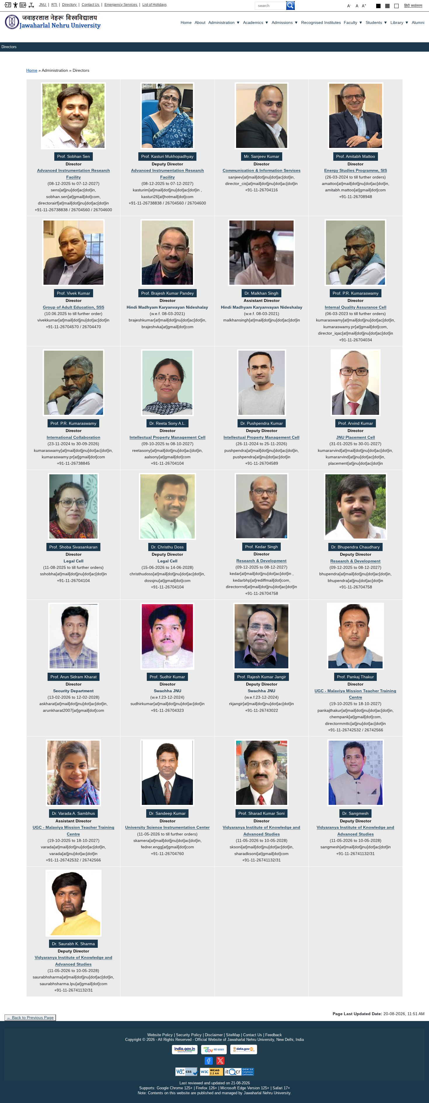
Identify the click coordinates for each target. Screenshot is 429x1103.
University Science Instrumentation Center (167, 827)
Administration (224, 22)
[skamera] (167, 773)
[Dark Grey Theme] (387, 6)
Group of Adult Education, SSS (73, 307)
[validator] (187, 1071)
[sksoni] (262, 773)
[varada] (73, 773)
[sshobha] (73, 506)
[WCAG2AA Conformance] (211, 1071)
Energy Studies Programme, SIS (355, 170)
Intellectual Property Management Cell (167, 437)
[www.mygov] (214, 1049)
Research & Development (261, 560)
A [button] (364, 5)
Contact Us (91, 5)
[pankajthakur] (355, 636)
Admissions (285, 22)
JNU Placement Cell (355, 437)
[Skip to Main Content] (7, 4)
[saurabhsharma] (74, 903)
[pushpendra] (261, 383)
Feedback (273, 1035)
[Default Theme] (396, 6)
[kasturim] (167, 116)
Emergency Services (121, 5)
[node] (53, 22)
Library (399, 22)
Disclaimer (214, 1035)
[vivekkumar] (73, 253)
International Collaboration (73, 437)
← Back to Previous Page (30, 1017)
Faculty (353, 22)
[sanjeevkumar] (262, 116)
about (200, 22)
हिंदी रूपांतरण (413, 6)
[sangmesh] (355, 773)
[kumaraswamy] (355, 253)
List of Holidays (154, 5)
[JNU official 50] (220, 1061)
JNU (43, 5)
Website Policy (160, 1035)
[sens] (73, 116)
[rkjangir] (261, 636)
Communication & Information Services (262, 170)
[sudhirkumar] (167, 636)
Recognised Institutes (321, 22)
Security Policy (189, 1035)
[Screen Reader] (23, 4)
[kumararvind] (356, 383)
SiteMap (233, 1035)
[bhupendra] (355, 506)
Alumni (418, 22)
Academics (256, 22)
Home (186, 22)
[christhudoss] (167, 506)
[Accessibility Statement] (15, 5)
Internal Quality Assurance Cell (355, 307)
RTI (54, 5)
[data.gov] (243, 1049)
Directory (69, 5)
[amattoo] (355, 116)
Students (377, 22)
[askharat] (73, 636)
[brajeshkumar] (167, 253)
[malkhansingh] (261, 253)
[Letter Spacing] (31, 5)
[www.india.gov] (185, 1049)
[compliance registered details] (239, 1071)
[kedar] (262, 506)
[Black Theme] (378, 6)
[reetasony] (167, 383)
